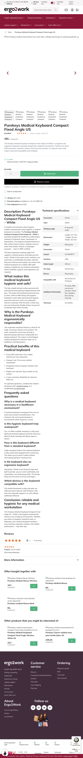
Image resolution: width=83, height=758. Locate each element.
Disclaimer (38, 753)
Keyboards (50, 18)
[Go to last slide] (7, 73)
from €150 (17, 204)
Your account (62, 678)
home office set (54, 25)
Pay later (34, 688)
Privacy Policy (46, 753)
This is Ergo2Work (11, 710)
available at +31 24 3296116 (24, 201)
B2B (58, 672)
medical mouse (22, 386)
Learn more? (68, 756)
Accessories (39, 25)
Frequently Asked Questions (41, 675)
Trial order (61, 675)
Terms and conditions (57, 753)
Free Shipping (36, 685)
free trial (13, 198)
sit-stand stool (19, 388)
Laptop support (10, 25)
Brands (7, 689)
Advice (6, 713)
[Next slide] (75, 73)
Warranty (34, 682)
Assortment (8, 717)
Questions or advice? (13, 2)
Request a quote (43, 182)
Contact (33, 678)
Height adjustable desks (13, 18)
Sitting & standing (34, 18)
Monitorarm (25, 25)
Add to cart (51, 174)
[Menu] (80, 737)
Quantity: (8, 169)
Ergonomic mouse (65, 18)
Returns (33, 672)
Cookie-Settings (72, 753)
